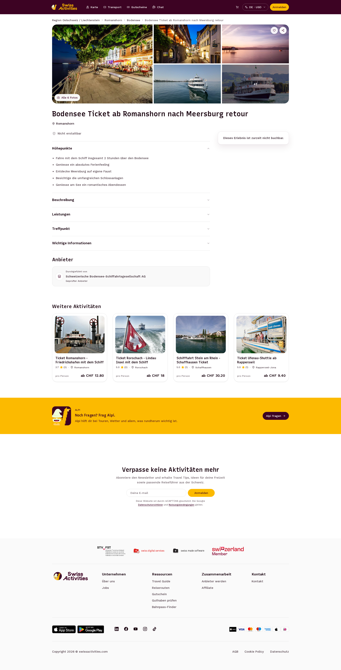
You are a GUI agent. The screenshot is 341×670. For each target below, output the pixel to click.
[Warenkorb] (237, 7)
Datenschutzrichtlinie (150, 504)
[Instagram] (145, 629)
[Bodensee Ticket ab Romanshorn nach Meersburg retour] (102, 63)
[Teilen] (283, 30)
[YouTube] (135, 629)
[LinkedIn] (116, 629)
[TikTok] (154, 629)
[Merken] (274, 30)
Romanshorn (113, 20)
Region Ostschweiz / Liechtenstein (76, 20)
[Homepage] (66, 7)
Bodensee (133, 20)
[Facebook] (126, 629)
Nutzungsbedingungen (181, 504)
